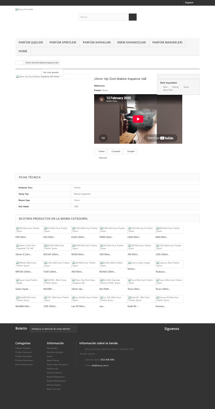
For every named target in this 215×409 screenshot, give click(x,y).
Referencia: (99, 86)
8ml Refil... (104, 289)
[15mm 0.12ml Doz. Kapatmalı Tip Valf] (29, 247)
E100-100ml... (78, 237)
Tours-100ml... (163, 289)
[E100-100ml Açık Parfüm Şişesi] (85, 230)
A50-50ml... (77, 271)
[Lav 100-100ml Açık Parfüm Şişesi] (113, 299)
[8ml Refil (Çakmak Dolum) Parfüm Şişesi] (113, 281)
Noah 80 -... (133, 306)
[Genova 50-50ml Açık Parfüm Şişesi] (170, 299)
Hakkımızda (52, 368)
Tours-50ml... (134, 289)
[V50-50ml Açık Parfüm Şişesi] (113, 247)
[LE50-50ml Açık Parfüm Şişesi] (141, 230)
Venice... (131, 268)
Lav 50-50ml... (78, 306)
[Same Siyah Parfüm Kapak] (29, 281)
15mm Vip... (77, 289)
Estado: (98, 90)
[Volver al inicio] (19, 63)
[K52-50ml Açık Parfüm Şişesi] (57, 230)
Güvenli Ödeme (54, 373)
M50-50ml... (162, 237)
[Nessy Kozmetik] (44, 21)
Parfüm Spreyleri (62, 42)
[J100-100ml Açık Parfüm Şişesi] (170, 247)
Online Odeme (54, 385)
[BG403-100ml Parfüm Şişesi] (113, 264)
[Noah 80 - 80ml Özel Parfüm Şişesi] (141, 299)
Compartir (115, 151)
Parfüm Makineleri (167, 42)
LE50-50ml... (134, 237)
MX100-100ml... (51, 254)
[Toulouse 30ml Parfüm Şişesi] (170, 264)
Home (23, 51)
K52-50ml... (49, 237)
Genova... (161, 306)
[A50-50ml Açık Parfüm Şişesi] (85, 264)
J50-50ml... (133, 254)
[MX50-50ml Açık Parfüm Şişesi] (85, 247)
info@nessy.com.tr (100, 365)
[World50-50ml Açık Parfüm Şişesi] (29, 299)
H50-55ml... (21, 237)
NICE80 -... (49, 289)
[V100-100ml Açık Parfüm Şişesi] (57, 264)
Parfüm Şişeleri (31, 42)
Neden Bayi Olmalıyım (58, 364)
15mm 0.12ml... (23, 254)
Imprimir (103, 158)
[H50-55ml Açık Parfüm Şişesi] (29, 230)
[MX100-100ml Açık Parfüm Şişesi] (57, 247)
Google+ (131, 151)
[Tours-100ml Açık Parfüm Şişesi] (170, 281)
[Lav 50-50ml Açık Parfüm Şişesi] (85, 299)
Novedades (52, 348)
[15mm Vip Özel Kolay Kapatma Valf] (85, 281)
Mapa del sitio (54, 389)
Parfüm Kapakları (97, 42)
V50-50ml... (105, 254)
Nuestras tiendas (55, 352)
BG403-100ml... (107, 271)
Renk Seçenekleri (169, 83)
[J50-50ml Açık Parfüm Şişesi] (141, 247)
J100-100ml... (163, 254)
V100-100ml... (50, 271)
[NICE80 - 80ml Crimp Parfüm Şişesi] (57, 281)
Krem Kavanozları (131, 42)
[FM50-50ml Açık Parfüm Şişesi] (113, 230)
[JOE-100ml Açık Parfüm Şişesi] (57, 299)
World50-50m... (23, 306)
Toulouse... (161, 271)
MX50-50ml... (78, 254)
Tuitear (101, 151)
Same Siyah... (22, 289)
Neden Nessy (53, 360)
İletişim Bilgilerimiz (56, 381)
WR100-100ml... (23, 271)
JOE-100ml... (50, 306)
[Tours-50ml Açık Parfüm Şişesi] (141, 281)
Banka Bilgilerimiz (56, 377)
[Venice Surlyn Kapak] (141, 263)
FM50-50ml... (106, 237)
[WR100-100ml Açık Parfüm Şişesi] (29, 264)
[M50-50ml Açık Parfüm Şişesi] (170, 230)
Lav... (102, 306)
